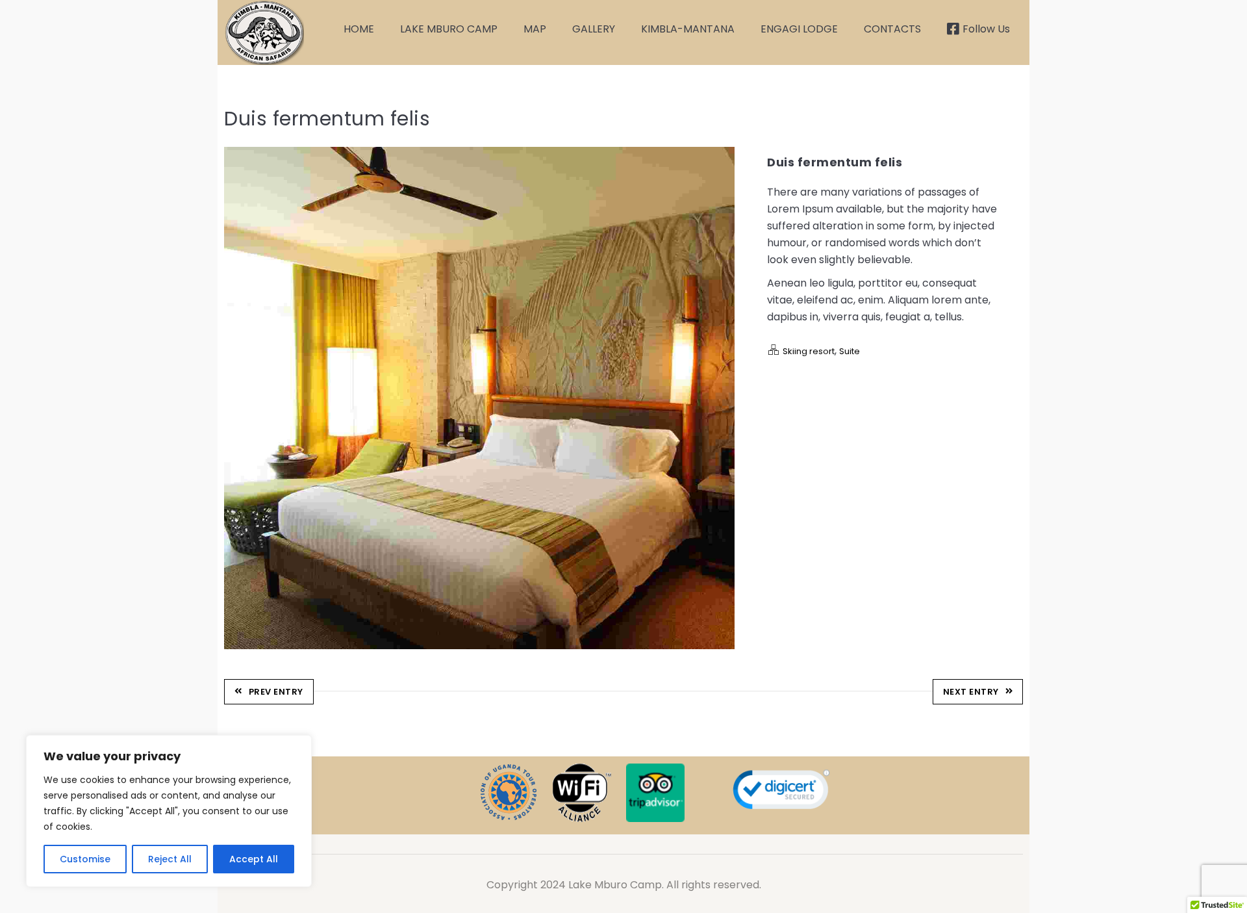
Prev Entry (276, 692)
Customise (85, 859)
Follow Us (986, 28)
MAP (534, 28)
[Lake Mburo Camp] (264, 32)
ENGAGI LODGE (799, 28)
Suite (849, 351)
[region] (169, 811)
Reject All (170, 859)
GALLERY (593, 28)
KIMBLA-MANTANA (688, 28)
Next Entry (971, 692)
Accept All (253, 859)
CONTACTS (892, 28)
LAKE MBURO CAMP (449, 28)
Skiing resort (809, 351)
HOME (359, 28)
